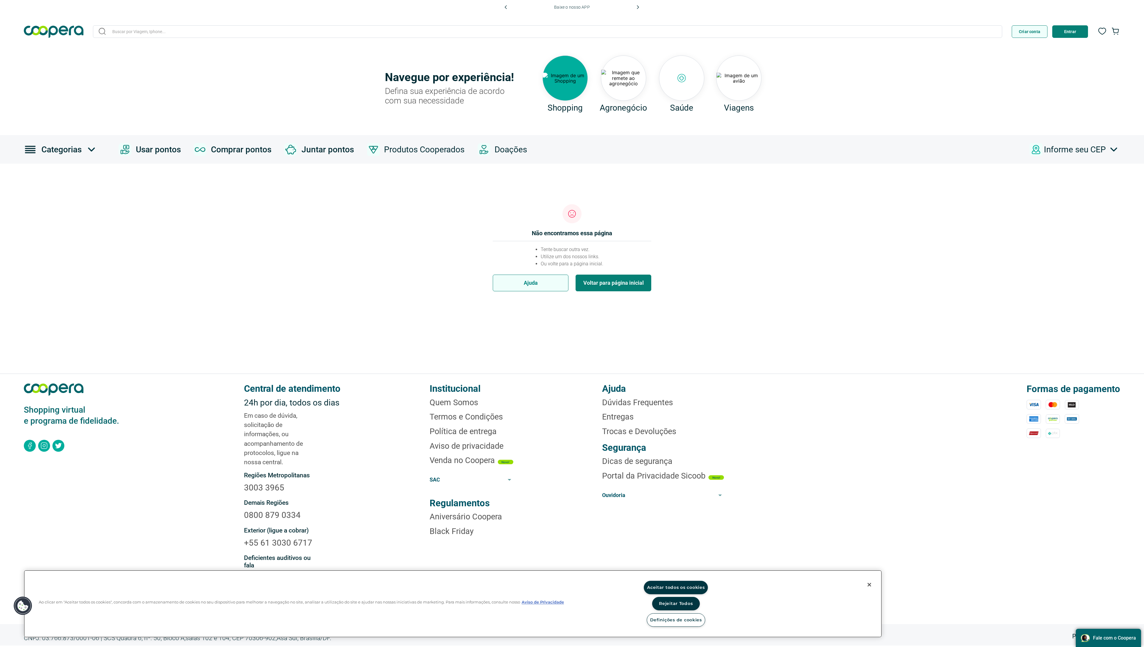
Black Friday (452, 531)
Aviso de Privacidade (543, 602)
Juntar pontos (327, 149)
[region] (453, 603)
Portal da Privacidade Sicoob (653, 476)
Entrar (1070, 31)
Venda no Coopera (462, 460)
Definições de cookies (676, 620)
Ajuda (531, 283)
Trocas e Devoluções (639, 431)
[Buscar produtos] (102, 31)
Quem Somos (454, 402)
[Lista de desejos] (1102, 34)
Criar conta (1029, 31)
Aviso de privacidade (466, 446)
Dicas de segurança (637, 461)
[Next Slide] (638, 7)
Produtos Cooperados (424, 149)
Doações (511, 149)
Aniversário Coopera (466, 516)
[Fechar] (869, 584)
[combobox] (547, 32)
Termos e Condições (466, 417)
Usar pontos (158, 149)
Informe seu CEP (1075, 149)
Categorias (61, 149)
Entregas (618, 417)
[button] (22, 605)
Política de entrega (463, 431)
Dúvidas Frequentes (637, 402)
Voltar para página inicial (613, 283)
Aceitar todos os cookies (676, 587)
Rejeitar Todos (676, 603)
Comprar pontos (241, 149)
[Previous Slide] (506, 7)
